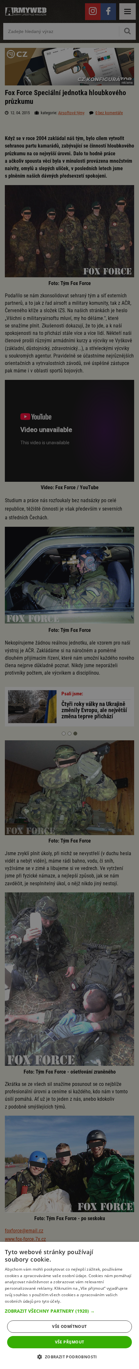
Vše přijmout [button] (69, 1342)
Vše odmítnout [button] (69, 1326)
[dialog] (69, 1305)
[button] (69, 1311)
